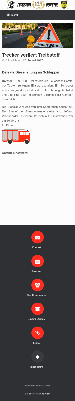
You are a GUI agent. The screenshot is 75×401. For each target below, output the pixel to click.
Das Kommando (37, 295)
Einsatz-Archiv (37, 319)
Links (36, 343)
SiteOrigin (45, 393)
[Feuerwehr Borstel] (37, 4)
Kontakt (37, 247)
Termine (37, 271)
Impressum (37, 366)
